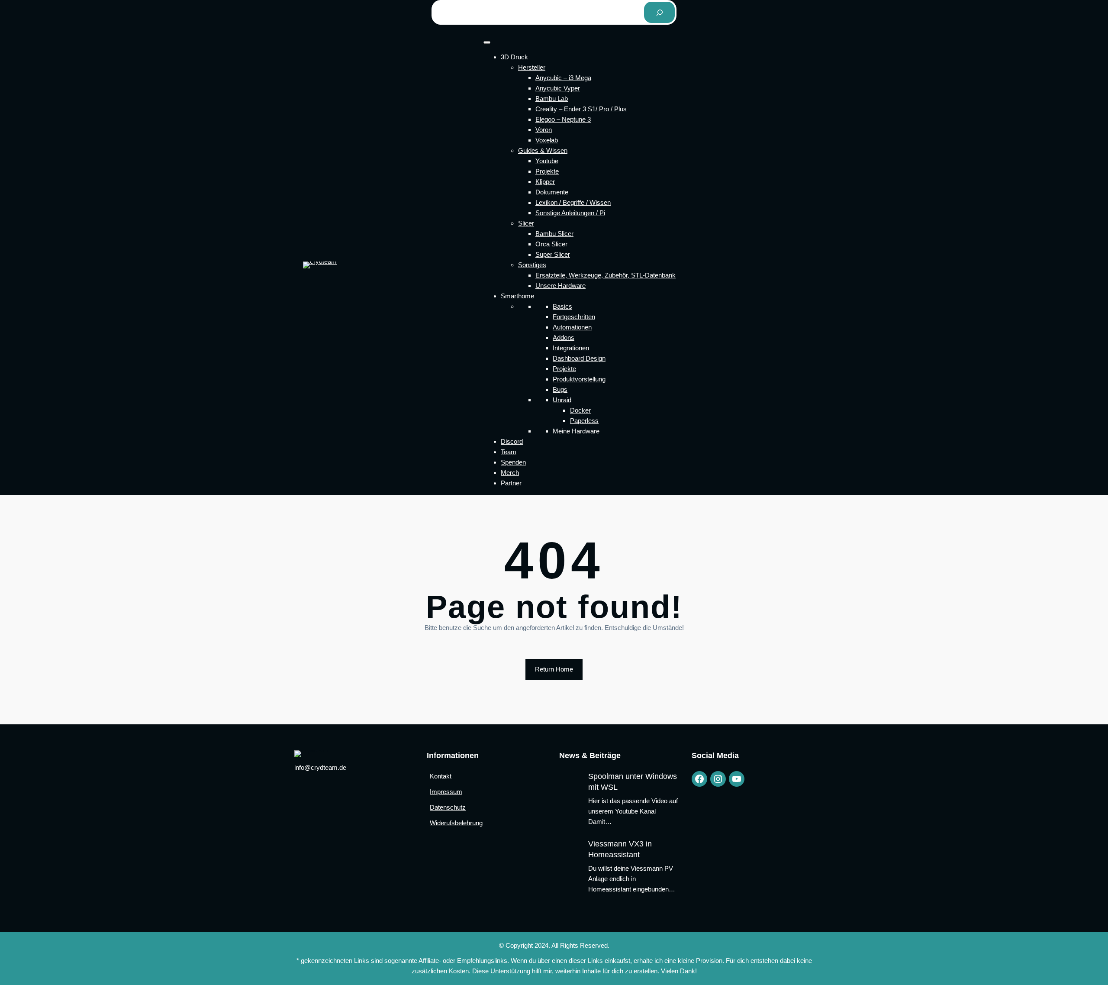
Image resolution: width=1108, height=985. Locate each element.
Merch (510, 472)
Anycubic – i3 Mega (563, 77)
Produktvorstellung (579, 379)
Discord (512, 441)
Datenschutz (448, 807)
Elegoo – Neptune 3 (563, 119)
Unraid (562, 400)
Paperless (584, 420)
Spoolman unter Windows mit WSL (632, 781)
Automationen (572, 327)
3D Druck (514, 57)
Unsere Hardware (560, 285)
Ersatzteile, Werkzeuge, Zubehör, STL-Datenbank (605, 275)
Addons (563, 337)
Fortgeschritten (574, 316)
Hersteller (531, 67)
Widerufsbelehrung (456, 823)
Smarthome (517, 296)
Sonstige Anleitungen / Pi (570, 212)
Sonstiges (532, 264)
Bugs (560, 389)
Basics (562, 306)
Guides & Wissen (542, 150)
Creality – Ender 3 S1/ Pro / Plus (581, 109)
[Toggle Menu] (486, 42)
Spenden (513, 462)
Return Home (554, 669)
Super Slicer (552, 254)
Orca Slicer (551, 244)
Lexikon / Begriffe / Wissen (573, 202)
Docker (580, 410)
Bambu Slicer (554, 233)
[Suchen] (659, 12)
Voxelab (546, 140)
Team (508, 451)
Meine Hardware (576, 431)
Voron (543, 129)
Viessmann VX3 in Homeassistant (620, 849)
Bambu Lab (551, 98)
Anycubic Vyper (557, 88)
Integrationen (571, 348)
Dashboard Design (579, 358)
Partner (511, 483)
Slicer (526, 223)
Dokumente (551, 192)
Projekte (547, 171)
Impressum (446, 791)
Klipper (545, 181)
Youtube (546, 161)
